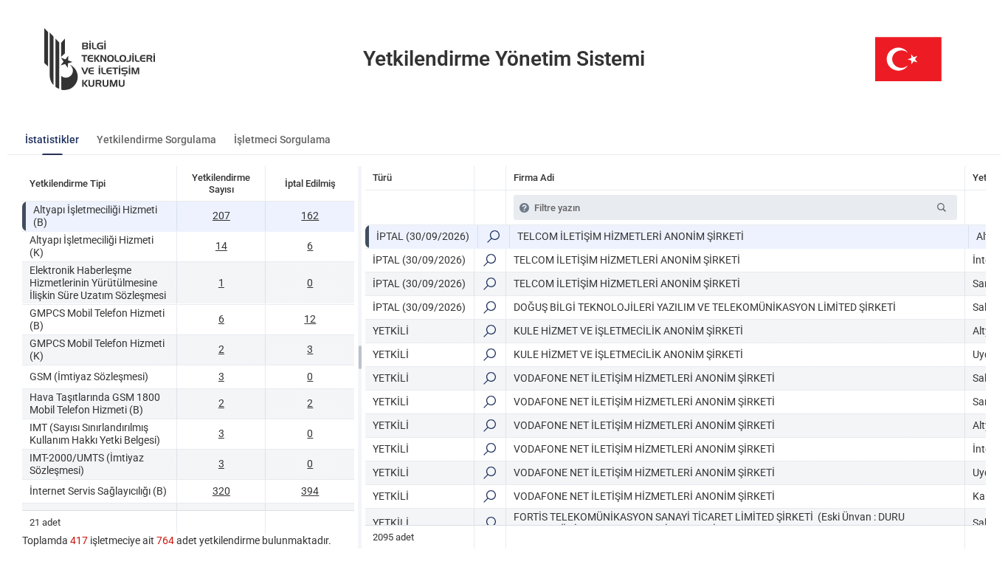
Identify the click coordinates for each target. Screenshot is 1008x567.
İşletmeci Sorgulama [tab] (282, 139)
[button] (941, 207)
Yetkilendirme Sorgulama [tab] (156, 139)
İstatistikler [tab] (52, 139)
